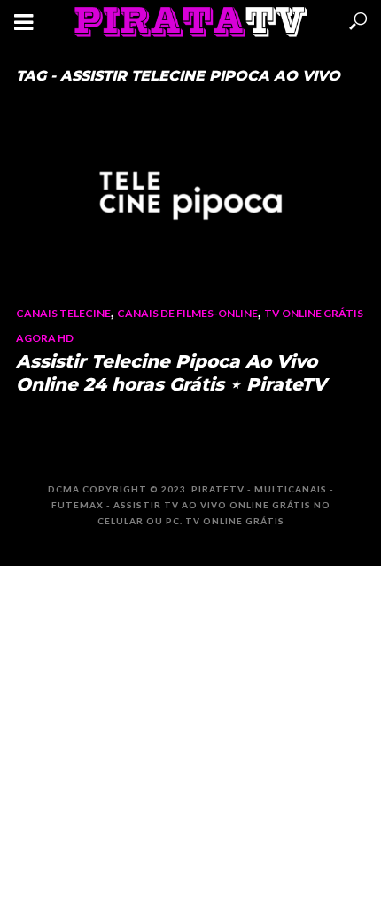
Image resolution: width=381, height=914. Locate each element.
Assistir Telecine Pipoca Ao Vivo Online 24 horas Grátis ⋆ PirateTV (171, 373)
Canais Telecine (63, 313)
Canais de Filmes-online (187, 313)
